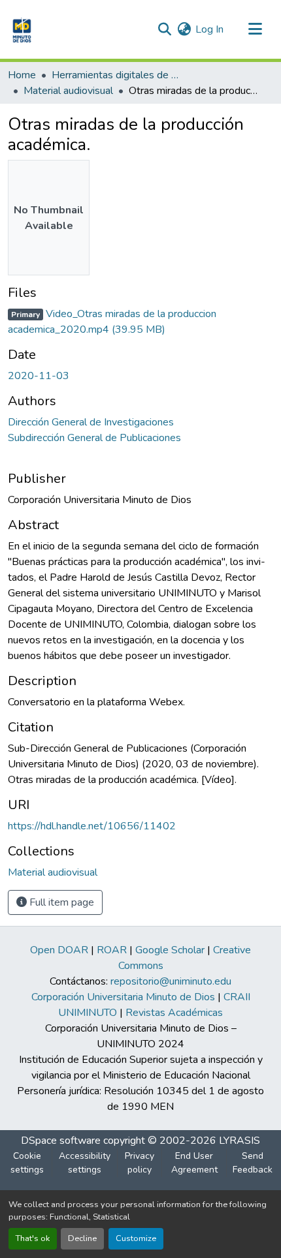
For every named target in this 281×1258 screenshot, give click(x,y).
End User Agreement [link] (194, 1163)
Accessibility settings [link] (84, 1163)
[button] (20, 29)
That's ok (33, 1238)
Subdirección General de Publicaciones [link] (94, 438)
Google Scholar (170, 950)
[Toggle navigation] (255, 29)
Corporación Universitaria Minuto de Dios (123, 997)
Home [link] (22, 75)
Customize (136, 1238)
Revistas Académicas (174, 1012)
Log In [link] (209, 29)
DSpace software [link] (61, 1140)
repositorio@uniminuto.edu (170, 981)
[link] (140, 321)
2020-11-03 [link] (38, 376)
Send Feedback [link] (253, 1163)
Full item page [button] (60, 902)
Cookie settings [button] (27, 1163)
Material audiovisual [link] (68, 91)
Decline (82, 1238)
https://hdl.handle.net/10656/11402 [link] (92, 826)
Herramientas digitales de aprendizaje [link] (117, 75)
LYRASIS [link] (239, 1140)
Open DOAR (59, 950)
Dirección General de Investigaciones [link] (91, 422)
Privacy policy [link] (139, 1163)
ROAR (112, 950)
